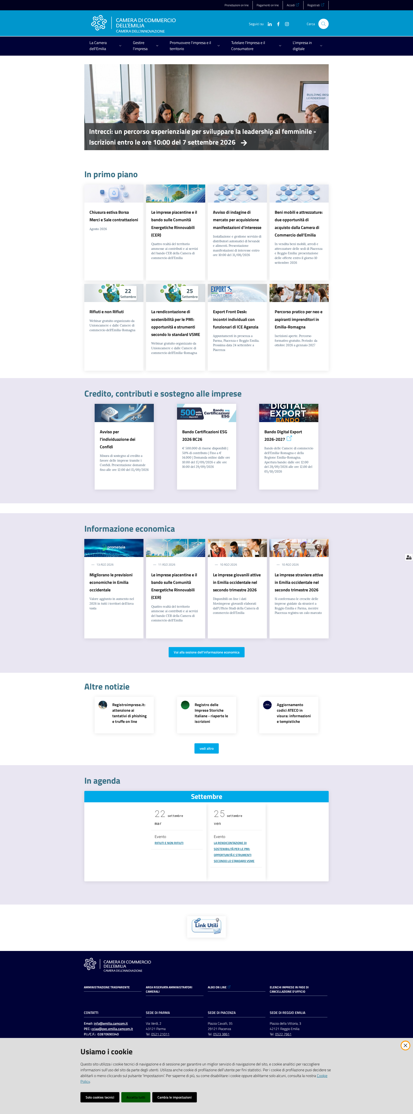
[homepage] (133, 24)
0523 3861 (221, 1034)
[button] (323, 24)
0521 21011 (160, 1034)
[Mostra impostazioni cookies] (409, 557)
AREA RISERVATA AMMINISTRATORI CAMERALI (169, 989)
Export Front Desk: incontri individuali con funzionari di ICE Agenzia (235, 319)
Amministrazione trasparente (107, 987)
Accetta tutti (135, 1097)
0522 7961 (283, 1034)
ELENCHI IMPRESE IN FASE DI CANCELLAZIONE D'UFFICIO (289, 989)
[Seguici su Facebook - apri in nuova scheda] (276, 23)
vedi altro (207, 748)
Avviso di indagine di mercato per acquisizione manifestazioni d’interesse (237, 220)
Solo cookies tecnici (100, 1097)
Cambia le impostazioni (174, 1097)
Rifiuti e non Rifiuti (106, 311)
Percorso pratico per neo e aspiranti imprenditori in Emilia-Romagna (298, 319)
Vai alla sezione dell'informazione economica (206, 652)
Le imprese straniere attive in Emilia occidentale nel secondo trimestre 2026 (299, 582)
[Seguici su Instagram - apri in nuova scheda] (285, 23)
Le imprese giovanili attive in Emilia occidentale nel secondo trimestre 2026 (237, 582)
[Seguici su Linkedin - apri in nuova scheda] (268, 23)
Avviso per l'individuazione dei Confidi (117, 439)
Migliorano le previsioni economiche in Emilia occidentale (111, 582)
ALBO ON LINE (217, 987)
